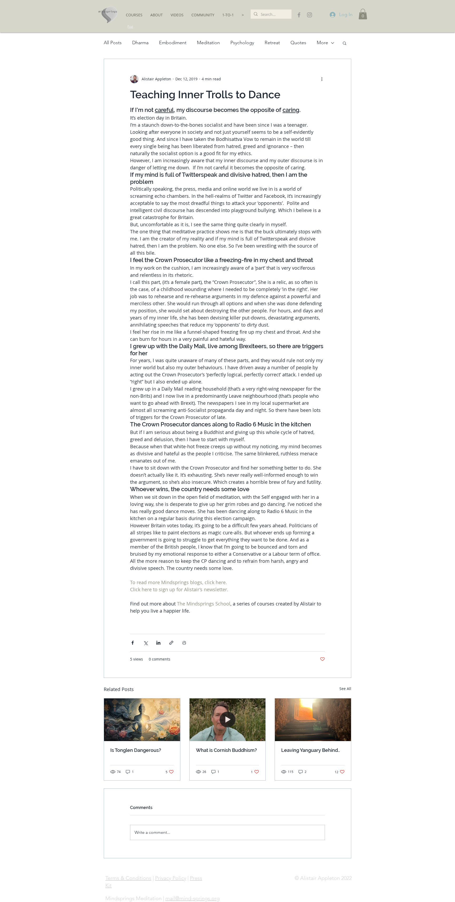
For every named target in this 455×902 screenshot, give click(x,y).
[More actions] (322, 79)
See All (345, 688)
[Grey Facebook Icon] (299, 15)
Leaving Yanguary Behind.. (310, 750)
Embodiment (172, 43)
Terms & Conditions (128, 878)
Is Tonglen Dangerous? (135, 750)
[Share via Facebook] (132, 642)
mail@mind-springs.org (192, 898)
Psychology (242, 43)
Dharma (140, 43)
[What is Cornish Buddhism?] (228, 719)
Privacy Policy (170, 878)
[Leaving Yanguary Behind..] (313, 719)
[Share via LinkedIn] (158, 642)
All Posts (113, 43)
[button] (134, 15)
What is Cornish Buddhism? (226, 750)
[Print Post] (184, 642)
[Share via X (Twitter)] (145, 642)
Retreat (272, 43)
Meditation (208, 43)
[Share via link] (171, 642)
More (322, 43)
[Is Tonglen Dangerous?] (142, 719)
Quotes (298, 43)
